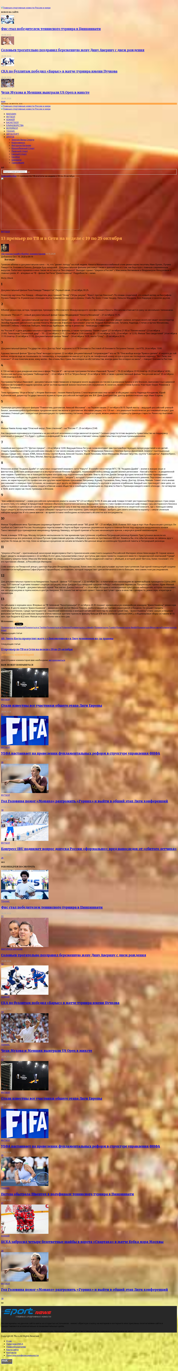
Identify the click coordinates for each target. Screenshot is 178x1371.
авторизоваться (57, 660)
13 (2, 1059)
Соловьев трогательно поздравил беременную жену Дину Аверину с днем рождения (72, 50)
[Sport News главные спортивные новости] (27, 1318)
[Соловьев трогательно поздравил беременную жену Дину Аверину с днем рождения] (7, 44)
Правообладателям (16, 1346)
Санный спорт (19, 154)
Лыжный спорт (19, 151)
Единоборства (14, 125)
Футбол (10, 116)
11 (2, 916)
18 (2, 810)
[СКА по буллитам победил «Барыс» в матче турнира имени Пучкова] (7, 65)
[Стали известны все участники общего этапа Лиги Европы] (24, 696)
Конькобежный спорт (23, 148)
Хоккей (10, 119)
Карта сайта (12, 1349)
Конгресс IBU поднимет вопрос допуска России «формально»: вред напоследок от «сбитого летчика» (89, 849)
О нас (9, 1341)
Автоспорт (12, 134)
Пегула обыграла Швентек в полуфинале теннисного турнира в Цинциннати (67, 1194)
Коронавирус (18, 142)
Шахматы (16, 159)
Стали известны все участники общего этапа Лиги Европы (51, 706)
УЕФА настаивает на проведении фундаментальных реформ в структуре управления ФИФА (80, 753)
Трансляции (17, 162)
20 (2, 762)
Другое (10, 136)
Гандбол (15, 156)
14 (2, 1011)
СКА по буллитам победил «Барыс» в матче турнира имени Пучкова (59, 71)
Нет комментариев (35, 253)
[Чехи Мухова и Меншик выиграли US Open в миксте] (7, 86)
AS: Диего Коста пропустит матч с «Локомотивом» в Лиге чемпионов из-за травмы (57, 638)
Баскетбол (12, 122)
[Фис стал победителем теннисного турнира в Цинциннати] (7, 22)
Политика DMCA (14, 1343)
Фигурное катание (21, 145)
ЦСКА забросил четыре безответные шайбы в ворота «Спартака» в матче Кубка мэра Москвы (82, 1242)
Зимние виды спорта (22, 139)
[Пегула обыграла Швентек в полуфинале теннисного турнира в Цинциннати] (24, 1185)
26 (2, 857)
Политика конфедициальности (22, 1355)
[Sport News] (25, 7)
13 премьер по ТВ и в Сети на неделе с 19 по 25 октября (37, 649)
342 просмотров (9, 253)
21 (2, 714)
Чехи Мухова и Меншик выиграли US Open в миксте (45, 92)
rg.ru (16, 621)
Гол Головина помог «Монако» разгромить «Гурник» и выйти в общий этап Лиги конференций (84, 801)
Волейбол (12, 128)
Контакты (11, 1352)
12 (2, 964)
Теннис (10, 131)
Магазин (11, 113)
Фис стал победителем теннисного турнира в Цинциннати (51, 29)
